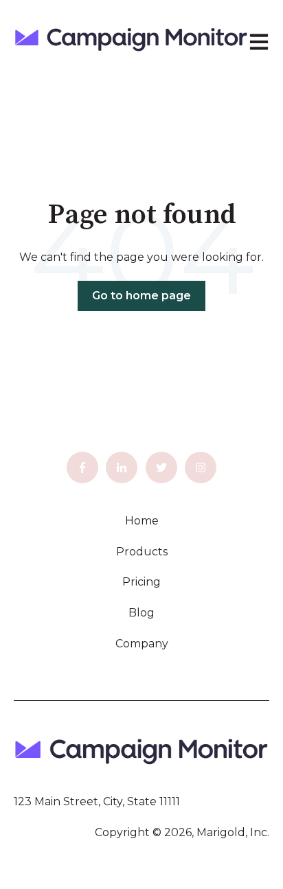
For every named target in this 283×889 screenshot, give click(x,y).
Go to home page (141, 295)
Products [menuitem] (142, 551)
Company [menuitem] (141, 643)
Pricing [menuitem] (141, 581)
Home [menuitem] (142, 520)
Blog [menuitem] (141, 612)
